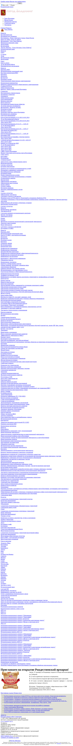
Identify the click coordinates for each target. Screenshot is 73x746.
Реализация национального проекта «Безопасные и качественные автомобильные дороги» (28, 659)
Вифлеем (3, 578)
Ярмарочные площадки (8, 345)
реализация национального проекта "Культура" (15, 618)
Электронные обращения (8, 267)
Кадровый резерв (6, 173)
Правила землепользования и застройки (13, 475)
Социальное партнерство (8, 370)
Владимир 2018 (5, 135)
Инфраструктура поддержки (9, 355)
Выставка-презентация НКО (9, 73)
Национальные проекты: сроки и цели (12, 608)
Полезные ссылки (6, 79)
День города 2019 (6, 141)
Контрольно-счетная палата (9, 204)
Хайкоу (3, 567)
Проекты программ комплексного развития (14, 406)
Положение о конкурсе (8, 94)
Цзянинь (3, 569)
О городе (3, 54)
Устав (2, 56)
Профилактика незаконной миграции (12, 255)
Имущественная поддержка (9, 360)
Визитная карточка (6, 163)
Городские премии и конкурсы (10, 502)
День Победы (8, 29)
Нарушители (4, 420)
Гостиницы (4, 526)
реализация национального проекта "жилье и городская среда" (20, 630)
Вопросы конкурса (6, 101)
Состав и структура (7, 165)
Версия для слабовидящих (18, 1)
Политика (59, 743)
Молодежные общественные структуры (13, 536)
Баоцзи (3, 572)
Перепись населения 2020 (8, 424)
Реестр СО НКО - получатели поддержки (13, 235)
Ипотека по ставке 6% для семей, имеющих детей (16, 297)
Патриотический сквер (8, 49)
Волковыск (4, 575)
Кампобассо (4, 548)
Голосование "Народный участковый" (12, 305)
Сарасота (3, 556)
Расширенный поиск (7, 7)
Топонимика (4, 487)
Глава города (5, 154)
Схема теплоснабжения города (10, 399)
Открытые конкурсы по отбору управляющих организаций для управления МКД (25, 388)
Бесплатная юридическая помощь (11, 300)
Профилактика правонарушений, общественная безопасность (19, 253)
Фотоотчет (4, 76)
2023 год (3, 613)
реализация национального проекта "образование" (16, 625)
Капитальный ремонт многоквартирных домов (15, 404)
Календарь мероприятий (8, 500)
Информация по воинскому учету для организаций (16, 431)
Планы (3, 218)
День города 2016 (6, 127)
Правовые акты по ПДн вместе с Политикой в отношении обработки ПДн (23, 198)
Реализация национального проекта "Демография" (16, 635)
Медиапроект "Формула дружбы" (11, 107)
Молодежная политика (8, 530)
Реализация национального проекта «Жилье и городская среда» (20, 660)
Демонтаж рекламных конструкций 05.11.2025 (15, 422)
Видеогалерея (5, 46)
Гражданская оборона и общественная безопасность (16, 271)
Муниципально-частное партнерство (12, 445)
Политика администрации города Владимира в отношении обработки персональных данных (29, 665)
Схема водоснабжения (7, 401)
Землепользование (6, 461)
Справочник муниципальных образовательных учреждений (19, 506)
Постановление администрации (10, 93)
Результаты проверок (7, 188)
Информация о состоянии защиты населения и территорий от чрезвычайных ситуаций (27, 277)
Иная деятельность (6, 225)
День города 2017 (6, 132)
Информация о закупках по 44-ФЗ (11, 592)
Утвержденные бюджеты (8, 317)
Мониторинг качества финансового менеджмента (16, 324)
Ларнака (3, 577)
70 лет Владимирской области (10, 119)
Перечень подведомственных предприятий (14, 383)
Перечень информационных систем (11, 189)
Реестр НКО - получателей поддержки (12, 537)
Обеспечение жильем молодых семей (12, 288)
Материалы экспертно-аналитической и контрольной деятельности (21, 221)
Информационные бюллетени (10, 273)
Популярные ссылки (7, 693)
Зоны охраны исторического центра (12, 484)
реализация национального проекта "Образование (16, 615)
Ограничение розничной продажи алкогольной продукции (19, 361)
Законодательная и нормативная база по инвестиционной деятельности (22, 434)
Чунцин (3, 570)
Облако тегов (18, 693)
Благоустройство (6, 412)
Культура (3, 497)
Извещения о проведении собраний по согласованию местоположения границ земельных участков (31, 456)
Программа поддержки (8, 352)
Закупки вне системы (7, 598)
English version (5, 1)
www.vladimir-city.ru (7, 721)
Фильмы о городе (6, 110)
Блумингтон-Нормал (7, 554)
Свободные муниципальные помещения (13, 358)
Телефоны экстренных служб (10, 275)
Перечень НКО (5, 69)
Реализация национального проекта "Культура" (15, 640)
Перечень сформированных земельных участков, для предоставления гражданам (25, 465)
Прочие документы (6, 214)
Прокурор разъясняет (7, 283)
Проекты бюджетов (7, 320)
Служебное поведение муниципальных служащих (16, 176)
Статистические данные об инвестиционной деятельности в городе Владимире (25, 437)
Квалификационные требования (10, 172)
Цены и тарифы (5, 391)
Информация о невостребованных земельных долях (16, 464)
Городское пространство (8, 527)
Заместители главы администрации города (14, 161)
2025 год (3, 610)
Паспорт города (5, 337)
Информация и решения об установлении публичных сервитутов (21, 454)
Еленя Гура (4, 562)
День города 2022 (6, 148)
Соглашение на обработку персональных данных (16, 663)
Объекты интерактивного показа (11, 521)
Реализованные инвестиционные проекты (13, 441)
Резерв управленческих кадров (10, 175)
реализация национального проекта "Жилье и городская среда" (20, 622)
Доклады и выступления (8, 223)
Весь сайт (5, 5)
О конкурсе (4, 91)
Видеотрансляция (6, 245)
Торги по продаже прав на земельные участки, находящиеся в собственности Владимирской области (31, 602)
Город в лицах (5, 63)
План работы (5, 429)
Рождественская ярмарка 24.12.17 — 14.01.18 (14, 133)
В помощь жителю (6, 393)
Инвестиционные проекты (9, 439)
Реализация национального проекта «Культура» (15, 657)
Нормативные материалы (8, 426)
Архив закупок (5, 597)
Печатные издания (6, 109)
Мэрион (3, 557)
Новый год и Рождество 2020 (10, 143)
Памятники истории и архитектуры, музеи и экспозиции (18, 518)
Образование (5, 504)
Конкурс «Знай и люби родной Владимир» (14, 89)
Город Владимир (9, 18)
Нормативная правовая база (9, 83)
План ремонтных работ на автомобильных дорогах (16, 417)
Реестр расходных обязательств (10, 322)
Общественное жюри (7, 98)
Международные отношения (9, 539)
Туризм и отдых (5, 516)
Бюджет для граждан (7, 328)
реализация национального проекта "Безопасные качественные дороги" (23, 620)
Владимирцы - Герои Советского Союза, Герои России (17, 38)
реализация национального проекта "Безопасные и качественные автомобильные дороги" (28, 647)
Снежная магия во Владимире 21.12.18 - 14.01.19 (16, 140)
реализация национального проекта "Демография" (16, 617)
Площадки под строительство (10, 365)
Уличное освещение (7, 415)
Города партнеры (6, 541)
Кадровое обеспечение (8, 166)
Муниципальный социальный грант (12, 71)
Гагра (2, 582)
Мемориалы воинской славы (9, 43)
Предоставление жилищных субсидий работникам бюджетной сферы (22, 292)
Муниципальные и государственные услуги (14, 270)
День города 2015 (6, 122)
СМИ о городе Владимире (9, 151)
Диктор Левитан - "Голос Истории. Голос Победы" (16, 47)
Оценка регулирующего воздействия (12, 348)
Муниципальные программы (9, 314)
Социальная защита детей (8, 507)
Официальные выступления (9, 183)
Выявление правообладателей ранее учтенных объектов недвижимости (22, 298)
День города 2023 (6, 149)
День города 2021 (6, 146)
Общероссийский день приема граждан (13, 268)
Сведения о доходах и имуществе (11, 196)
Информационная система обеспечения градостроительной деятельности (23, 470)
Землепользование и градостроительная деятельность (17, 450)
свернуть (3, 715)
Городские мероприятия (8, 115)
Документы (7, 25)
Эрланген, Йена (5, 543)
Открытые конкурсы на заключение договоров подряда (17, 386)
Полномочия (4, 158)
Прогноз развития (6, 312)
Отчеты (3, 220)
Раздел (13, 5)
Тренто (3, 549)
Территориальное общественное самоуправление (16, 81)
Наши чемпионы (6, 512)
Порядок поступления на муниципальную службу (16, 168)
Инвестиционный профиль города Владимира (15, 436)
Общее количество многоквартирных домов (14, 390)
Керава (3, 559)
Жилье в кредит (5, 293)
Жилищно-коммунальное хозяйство (11, 375)
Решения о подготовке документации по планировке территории (21, 477)
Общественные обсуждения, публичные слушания (16, 202)
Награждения (5, 180)
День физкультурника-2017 (9, 130)
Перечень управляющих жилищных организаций (16, 385)
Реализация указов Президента (10, 338)
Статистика (18, 716)
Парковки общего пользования (10, 410)
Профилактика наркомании (9, 248)
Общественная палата (7, 87)
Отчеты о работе (6, 186)
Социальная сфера (6, 495)
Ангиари (3, 546)
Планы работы (5, 184)
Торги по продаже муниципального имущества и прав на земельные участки (24, 600)
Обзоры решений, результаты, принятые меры (15, 265)
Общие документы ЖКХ (8, 414)
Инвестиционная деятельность (10, 432)
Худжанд (3, 583)
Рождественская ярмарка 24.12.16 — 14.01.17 (14, 129)
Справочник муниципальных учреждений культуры (16, 499)
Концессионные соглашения (9, 398)
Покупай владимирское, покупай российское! (15, 340)
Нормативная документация (9, 662)
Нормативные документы (8, 209)
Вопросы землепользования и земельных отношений (17, 452)
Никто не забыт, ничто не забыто (11, 39)
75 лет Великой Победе (8, 145)
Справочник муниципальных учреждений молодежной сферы (20, 532)
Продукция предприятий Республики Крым (14, 347)
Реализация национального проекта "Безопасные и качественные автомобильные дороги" (28, 637)
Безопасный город (6, 246)
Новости (8, 28)
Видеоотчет (4, 77)
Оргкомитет (4, 96)
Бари (2, 551)
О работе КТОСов (6, 86)
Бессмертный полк (6, 34)
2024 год (3, 612)
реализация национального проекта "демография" (16, 627)
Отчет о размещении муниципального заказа (14, 594)
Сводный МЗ (5, 589)
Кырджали (4, 565)
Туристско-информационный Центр (12, 529)
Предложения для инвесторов (10, 442)
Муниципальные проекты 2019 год (11, 653)
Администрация (6, 160)
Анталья (3, 580)
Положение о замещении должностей (12, 170)
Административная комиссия (10, 373)
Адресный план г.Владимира (9, 482)
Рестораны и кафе (6, 524)
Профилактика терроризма (9, 250)
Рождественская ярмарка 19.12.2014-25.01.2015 (15, 120)
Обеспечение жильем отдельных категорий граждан (17, 290)
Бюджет (3, 315)
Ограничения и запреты (8, 178)
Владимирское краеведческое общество (13, 104)
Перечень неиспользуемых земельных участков (15, 368)
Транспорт (4, 371)
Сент (2, 553)
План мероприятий (6, 99)
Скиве (3, 561)
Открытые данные (6, 243)
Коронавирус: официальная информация (13, 258)
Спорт (3, 509)
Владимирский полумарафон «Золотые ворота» (15, 137)
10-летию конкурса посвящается (10, 106)
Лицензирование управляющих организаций (14, 402)
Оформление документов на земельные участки (15, 459)
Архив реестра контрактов (9, 595)
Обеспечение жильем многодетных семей (13, 287)
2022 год (3, 623)
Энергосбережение (6, 394)
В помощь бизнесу (6, 353)
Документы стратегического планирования (14, 310)
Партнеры (4, 605)
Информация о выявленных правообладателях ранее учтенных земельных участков (26, 469)
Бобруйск (3, 573)
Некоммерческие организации (10, 66)
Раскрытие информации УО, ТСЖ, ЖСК (13, 396)
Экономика (4, 330)
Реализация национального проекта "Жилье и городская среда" (20, 639)
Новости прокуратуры (7, 282)
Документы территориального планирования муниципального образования (24, 472)
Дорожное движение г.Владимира (11, 409)
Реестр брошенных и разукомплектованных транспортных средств (21, 306)
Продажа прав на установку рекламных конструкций (17, 603)
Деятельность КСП (6, 216)
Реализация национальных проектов (12, 606)
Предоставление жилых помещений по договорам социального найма (22, 285)
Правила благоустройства (8, 485)
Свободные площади (7, 363)
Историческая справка (7, 57)
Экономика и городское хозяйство (11, 308)
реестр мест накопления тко (9, 378)
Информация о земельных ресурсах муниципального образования (21, 457)
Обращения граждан (10, 21)
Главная (3, 28)
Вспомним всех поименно (9, 36)
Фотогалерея (4, 44)
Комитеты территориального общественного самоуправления (19, 84)
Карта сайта (10, 716)
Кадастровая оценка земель (9, 467)
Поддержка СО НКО (7, 228)
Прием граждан (5, 280)
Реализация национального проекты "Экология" (15, 650)
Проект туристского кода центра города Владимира (16, 153)
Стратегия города (9, 23)
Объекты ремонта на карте (9, 381)
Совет (2, 191)
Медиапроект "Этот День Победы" (11, 41)
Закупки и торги (6, 585)
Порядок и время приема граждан (11, 263)
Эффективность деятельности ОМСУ (12, 335)
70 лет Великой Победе (8, 64)
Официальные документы (9, 181)
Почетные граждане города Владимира (13, 112)
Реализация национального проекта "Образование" (16, 634)
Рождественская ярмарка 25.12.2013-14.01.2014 (15, 117)
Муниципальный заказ (8, 587)
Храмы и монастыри (7, 519)
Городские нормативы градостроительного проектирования (19, 474)
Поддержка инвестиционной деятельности (14, 447)
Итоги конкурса (5, 102)
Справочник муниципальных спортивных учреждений (17, 511)
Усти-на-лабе (5, 564)
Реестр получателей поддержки (10, 357)
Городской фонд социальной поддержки (13, 302)
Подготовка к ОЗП (6, 377)
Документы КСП (6, 211)
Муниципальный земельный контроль (12, 462)
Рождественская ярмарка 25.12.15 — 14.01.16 (14, 124)
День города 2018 (6, 138)
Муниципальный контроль (9, 419)
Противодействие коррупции (10, 251)
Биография (4, 156)
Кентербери (4, 544)
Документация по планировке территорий (14, 479)
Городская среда (6, 380)
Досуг (2, 522)
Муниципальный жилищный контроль (12, 407)
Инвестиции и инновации (9, 332)
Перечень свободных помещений (11, 367)
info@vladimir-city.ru (7, 736)
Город (2, 52)
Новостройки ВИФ (6, 295)
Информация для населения (9, 256)
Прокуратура (5, 278)
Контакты (4, 74)
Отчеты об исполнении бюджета (11, 319)
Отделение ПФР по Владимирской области (14, 303)
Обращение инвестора (7, 444)
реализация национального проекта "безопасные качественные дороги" (22, 628)
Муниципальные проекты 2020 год (11, 642)
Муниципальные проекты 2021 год (11, 632)
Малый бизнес (8, 20)
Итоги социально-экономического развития (14, 334)
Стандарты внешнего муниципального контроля (15, 213)
